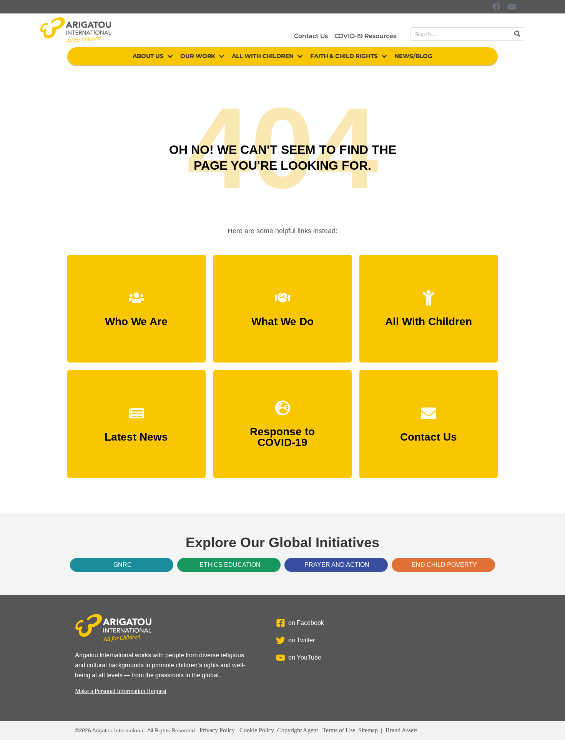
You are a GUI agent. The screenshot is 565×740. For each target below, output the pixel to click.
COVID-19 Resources (365, 36)
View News (136, 433)
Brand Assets (401, 730)
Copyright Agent (297, 730)
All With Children (262, 56)
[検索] (517, 34)
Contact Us (311, 36)
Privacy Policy (217, 730)
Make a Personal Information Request (120, 691)
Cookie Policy (256, 730)
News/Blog (413, 56)
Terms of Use (338, 730)
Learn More (136, 318)
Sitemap (368, 730)
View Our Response (282, 439)
